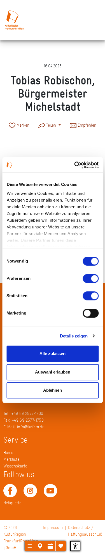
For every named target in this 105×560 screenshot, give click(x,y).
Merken (22, 125)
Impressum (53, 527)
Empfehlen (86, 125)
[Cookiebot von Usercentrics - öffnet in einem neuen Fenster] (75, 165)
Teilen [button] (51, 125)
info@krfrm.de (30, 427)
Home (8, 452)
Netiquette (12, 503)
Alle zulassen (52, 353)
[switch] (91, 278)
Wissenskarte (15, 466)
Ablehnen (52, 390)
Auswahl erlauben (52, 372)
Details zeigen (74, 336)
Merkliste (11, 459)
